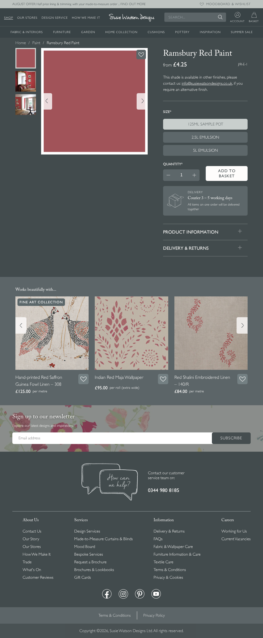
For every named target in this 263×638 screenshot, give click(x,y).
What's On (32, 569)
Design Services (87, 531)
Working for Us (234, 531)
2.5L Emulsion (205, 137)
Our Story (31, 539)
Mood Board (84, 546)
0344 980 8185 (163, 490)
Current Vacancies (236, 539)
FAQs (158, 539)
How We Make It (86, 18)
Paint (36, 43)
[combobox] (195, 17)
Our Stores (27, 18)
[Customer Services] (110, 482)
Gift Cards (82, 577)
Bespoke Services (88, 554)
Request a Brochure (90, 562)
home (20, 43)
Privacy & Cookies (168, 577)
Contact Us (32, 531)
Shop (8, 18)
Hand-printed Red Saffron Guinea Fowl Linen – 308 (38, 381)
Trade (27, 562)
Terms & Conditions (170, 569)
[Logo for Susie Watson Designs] (131, 18)
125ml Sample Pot (205, 124)
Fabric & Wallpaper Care (173, 546)
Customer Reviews (38, 577)
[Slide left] (46, 101)
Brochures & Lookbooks (94, 569)
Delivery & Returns (169, 531)
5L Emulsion (205, 150)
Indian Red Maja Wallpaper (119, 377)
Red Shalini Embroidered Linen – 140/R (202, 381)
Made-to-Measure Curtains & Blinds (103, 539)
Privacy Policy (154, 615)
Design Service (55, 18)
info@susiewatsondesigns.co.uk (207, 83)
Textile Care (163, 562)
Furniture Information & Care (177, 554)
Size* (167, 112)
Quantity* (173, 164)
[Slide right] (142, 101)
